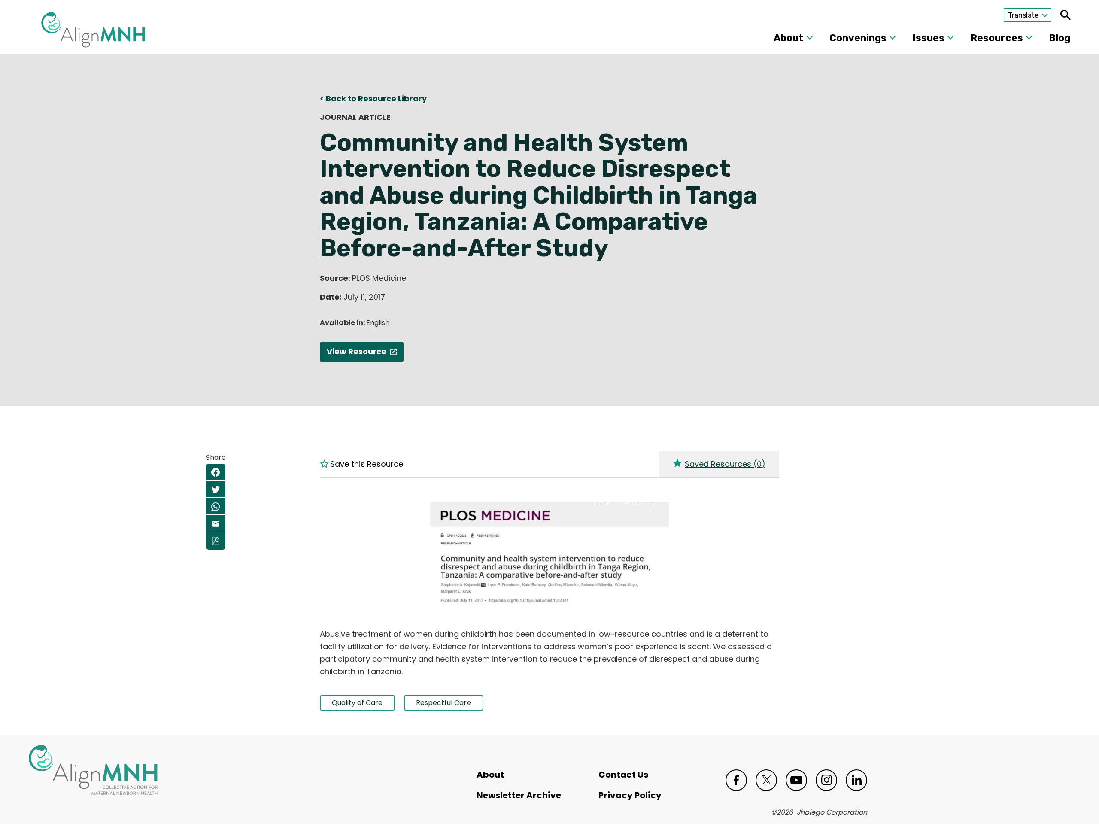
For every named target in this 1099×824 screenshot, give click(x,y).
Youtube (796, 780)
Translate (1023, 15)
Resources (996, 38)
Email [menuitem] (215, 523)
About (789, 38)
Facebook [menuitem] (215, 472)
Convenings (857, 38)
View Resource (356, 351)
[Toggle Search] (1065, 14)
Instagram (826, 780)
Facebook (736, 780)
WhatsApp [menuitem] (215, 506)
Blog (1059, 38)
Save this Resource (366, 464)
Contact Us (623, 775)
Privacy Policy (630, 795)
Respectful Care (443, 703)
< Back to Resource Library (373, 98)
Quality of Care (357, 703)
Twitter (766, 780)
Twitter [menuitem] (215, 489)
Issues (928, 38)
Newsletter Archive (519, 795)
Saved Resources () (725, 464)
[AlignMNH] (93, 32)
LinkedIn (856, 780)
